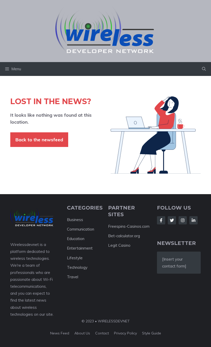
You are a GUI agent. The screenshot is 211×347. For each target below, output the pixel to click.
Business (75, 219)
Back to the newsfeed (39, 140)
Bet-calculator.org (124, 235)
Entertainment (80, 248)
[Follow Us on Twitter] (172, 220)
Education (75, 238)
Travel (72, 276)
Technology (77, 267)
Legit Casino (119, 245)
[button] (204, 69)
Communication (80, 229)
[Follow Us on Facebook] (161, 220)
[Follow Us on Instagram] (183, 220)
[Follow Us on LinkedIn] (193, 220)
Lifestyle (75, 257)
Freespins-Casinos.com (129, 226)
